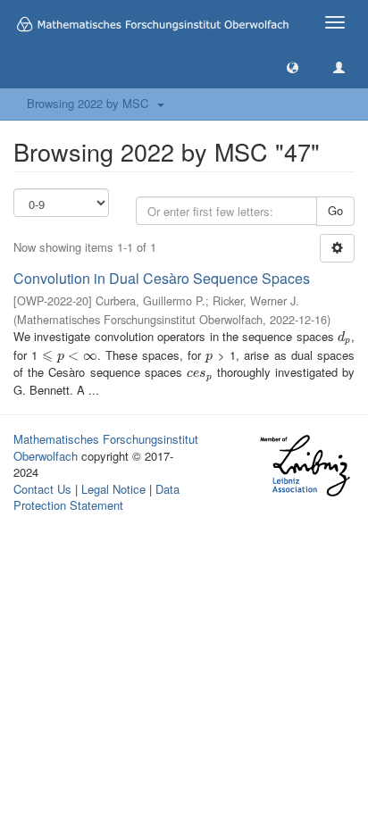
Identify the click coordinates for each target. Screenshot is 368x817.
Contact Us (42, 488)
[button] (292, 66)
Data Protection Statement (96, 497)
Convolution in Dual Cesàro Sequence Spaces (161, 278)
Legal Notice (113, 488)
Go (335, 210)
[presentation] (344, 336)
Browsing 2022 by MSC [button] (91, 103)
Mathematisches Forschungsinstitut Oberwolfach (105, 447)
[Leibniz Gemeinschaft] (304, 465)
